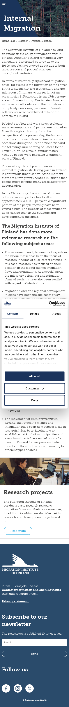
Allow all (34, 376)
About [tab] (56, 313)
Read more (18, 530)
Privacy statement (15, 601)
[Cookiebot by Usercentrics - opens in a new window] (49, 303)
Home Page (8, 41)
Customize (32, 388)
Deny (34, 400)
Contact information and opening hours (31, 590)
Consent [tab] (12, 313)
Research (23, 41)
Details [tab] (34, 313)
